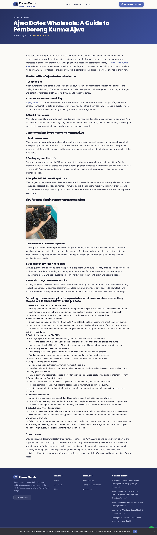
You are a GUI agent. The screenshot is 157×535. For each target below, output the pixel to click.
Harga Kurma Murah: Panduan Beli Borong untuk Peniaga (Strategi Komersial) (125, 483)
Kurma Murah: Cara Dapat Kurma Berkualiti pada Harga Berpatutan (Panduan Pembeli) (125, 494)
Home (67, 4)
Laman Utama (19, 17)
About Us (78, 4)
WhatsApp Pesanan (132, 4)
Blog (88, 4)
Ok (135, 531)
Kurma (46, 35)
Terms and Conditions (92, 485)
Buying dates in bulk (35, 102)
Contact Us (87, 489)
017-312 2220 (23, 497)
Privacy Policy (88, 480)
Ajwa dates (36, 35)
